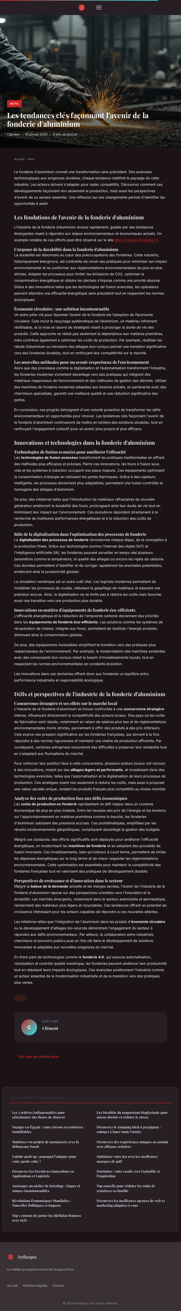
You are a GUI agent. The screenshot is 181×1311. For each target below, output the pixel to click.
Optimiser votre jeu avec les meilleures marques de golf (127, 1158)
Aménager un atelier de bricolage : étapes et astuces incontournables (46, 1188)
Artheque (27, 1257)
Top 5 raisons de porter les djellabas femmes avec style (46, 1217)
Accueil (19, 159)
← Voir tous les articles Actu (36, 1057)
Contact (58, 1285)
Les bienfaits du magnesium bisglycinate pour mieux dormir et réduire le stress (132, 1114)
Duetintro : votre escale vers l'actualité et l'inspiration (128, 1173)
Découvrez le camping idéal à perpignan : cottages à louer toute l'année (129, 1129)
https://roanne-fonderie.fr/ (136, 240)
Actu (14, 103)
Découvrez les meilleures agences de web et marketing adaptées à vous (131, 1203)
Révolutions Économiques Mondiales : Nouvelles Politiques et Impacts (41, 1203)
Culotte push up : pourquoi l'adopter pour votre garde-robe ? (44, 1158)
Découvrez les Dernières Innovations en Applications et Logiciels (43, 1173)
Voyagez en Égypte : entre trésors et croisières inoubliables (47, 1129)
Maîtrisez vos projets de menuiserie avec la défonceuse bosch (45, 1144)
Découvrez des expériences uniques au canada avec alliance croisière (132, 1144)
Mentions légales (35, 1285)
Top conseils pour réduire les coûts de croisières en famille (126, 1188)
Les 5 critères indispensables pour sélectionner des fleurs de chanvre (38, 1114)
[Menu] (98, 7)
